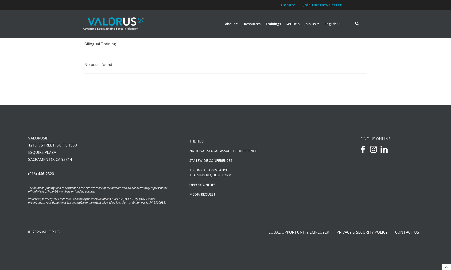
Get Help (293, 24)
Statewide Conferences (210, 160)
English (330, 24)
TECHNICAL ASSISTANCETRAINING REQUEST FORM (210, 172)
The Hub (196, 141)
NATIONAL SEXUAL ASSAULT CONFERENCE (223, 151)
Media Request (202, 194)
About (230, 24)
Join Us (310, 24)
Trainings (273, 24)
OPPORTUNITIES (202, 184)
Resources (252, 24)
